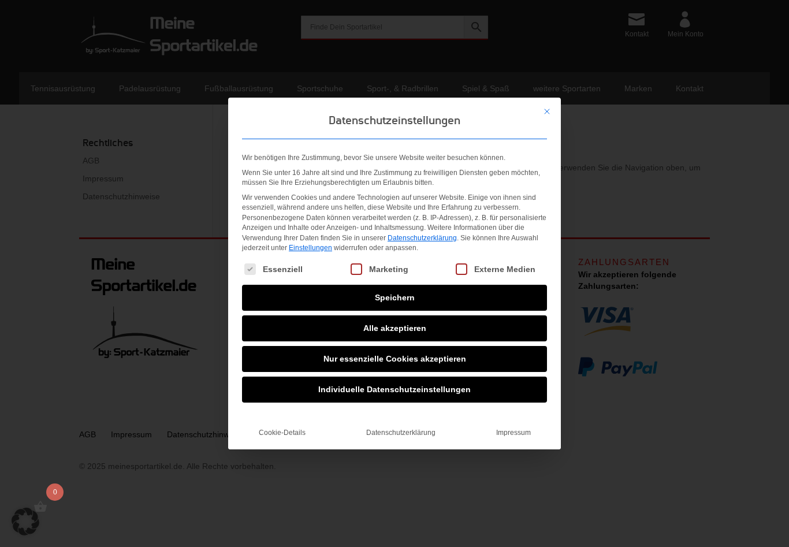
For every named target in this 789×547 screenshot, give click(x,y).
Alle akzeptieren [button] (394, 328)
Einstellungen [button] (310, 248)
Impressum (513, 433)
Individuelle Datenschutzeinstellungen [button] (394, 389)
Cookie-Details (282, 433)
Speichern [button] (395, 297)
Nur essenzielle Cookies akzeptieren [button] (394, 358)
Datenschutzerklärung (422, 238)
